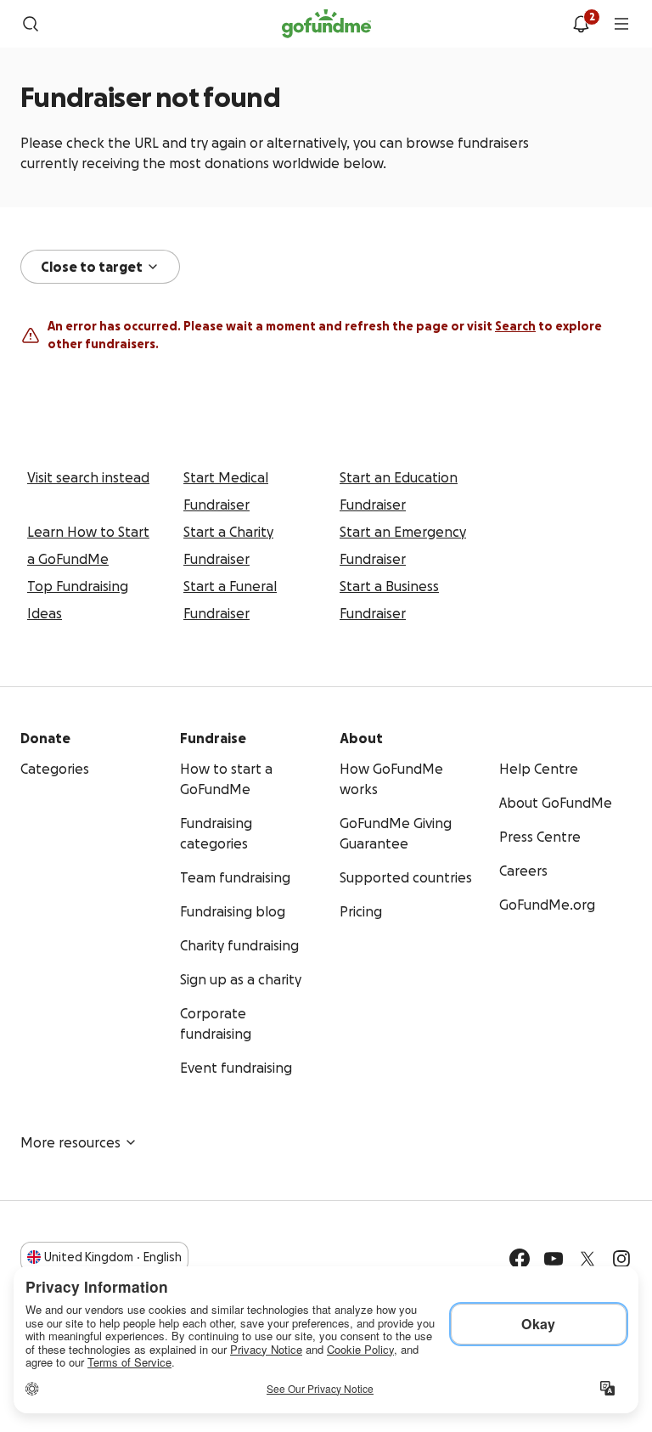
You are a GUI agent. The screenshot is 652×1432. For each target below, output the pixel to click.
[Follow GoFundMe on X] (587, 1259)
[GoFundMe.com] (326, 23)
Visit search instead (88, 477)
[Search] (31, 24)
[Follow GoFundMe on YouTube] (553, 1259)
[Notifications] (581, 24)
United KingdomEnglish (113, 1257)
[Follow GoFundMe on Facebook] (520, 1259)
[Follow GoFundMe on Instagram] (621, 1259)
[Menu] (621, 24)
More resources (70, 1142)
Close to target (92, 266)
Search (515, 326)
